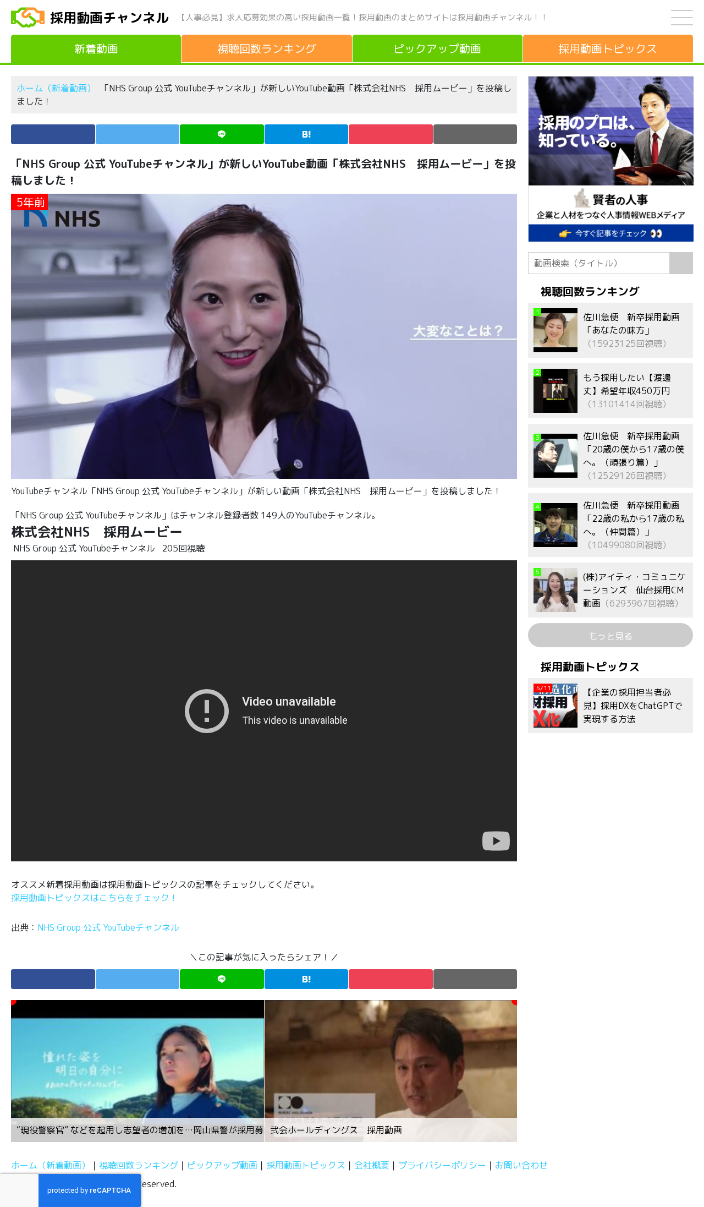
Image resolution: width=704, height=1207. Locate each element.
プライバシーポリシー (442, 1165)
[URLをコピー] (475, 134)
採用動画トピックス (305, 1165)
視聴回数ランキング (138, 1165)
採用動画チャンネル (109, 17)
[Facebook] (53, 134)
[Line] (222, 134)
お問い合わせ (521, 1165)
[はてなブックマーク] (307, 134)
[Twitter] (138, 134)
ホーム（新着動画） (56, 88)
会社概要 (371, 1165)
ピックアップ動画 (222, 1165)
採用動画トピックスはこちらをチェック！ (95, 898)
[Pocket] (391, 134)
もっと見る (610, 636)
